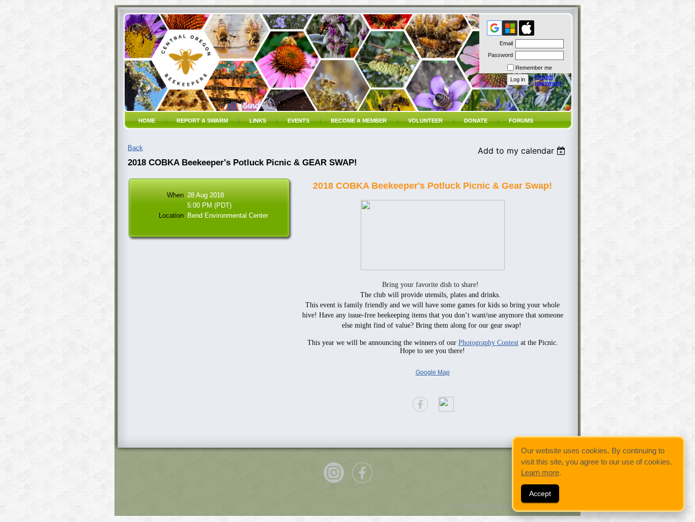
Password (498, 55)
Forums (521, 121)
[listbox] (523, 150)
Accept (540, 493)
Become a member (359, 121)
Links (257, 121)
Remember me (533, 68)
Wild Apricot (501, 506)
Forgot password (548, 80)
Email (504, 43)
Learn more (540, 472)
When (175, 195)
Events (298, 121)
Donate (475, 121)
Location (171, 215)
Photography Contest (488, 342)
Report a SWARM (202, 121)
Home (146, 121)
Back (135, 148)
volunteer (425, 121)
